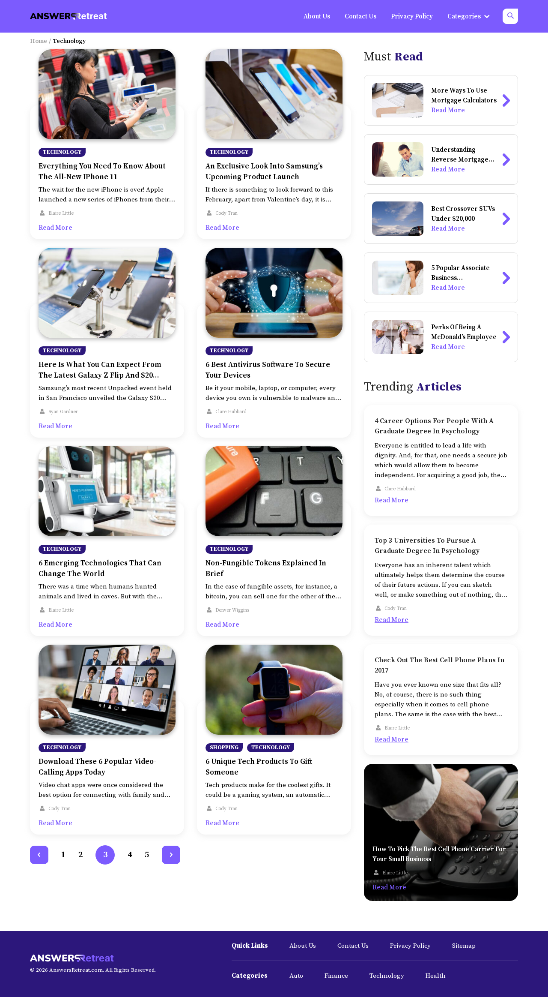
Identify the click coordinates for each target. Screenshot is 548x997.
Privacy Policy (410, 946)
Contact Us (353, 946)
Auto (296, 976)
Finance (336, 976)
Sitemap (464, 946)
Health (436, 976)
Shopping (224, 747)
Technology (62, 152)
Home (38, 41)
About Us (302, 946)
